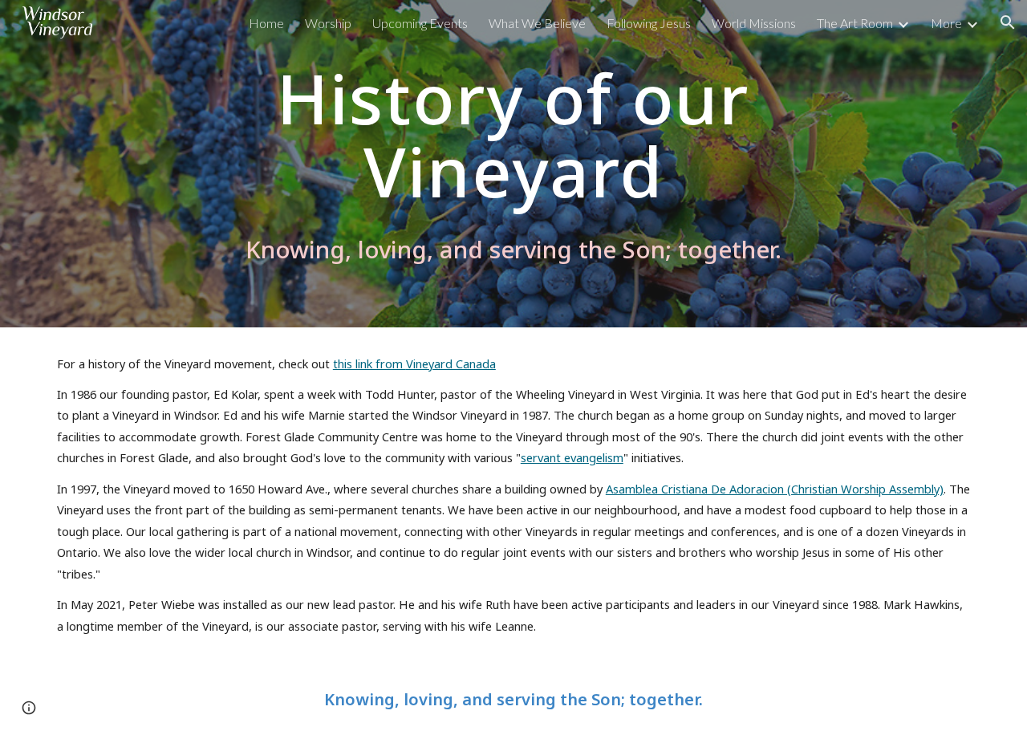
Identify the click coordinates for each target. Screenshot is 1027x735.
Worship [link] (328, 22)
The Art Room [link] (855, 22)
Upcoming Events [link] (420, 22)
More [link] (946, 22)
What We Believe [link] (537, 22)
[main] (513, 132)
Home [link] (266, 22)
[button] (1007, 22)
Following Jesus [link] (649, 22)
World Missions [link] (754, 22)
